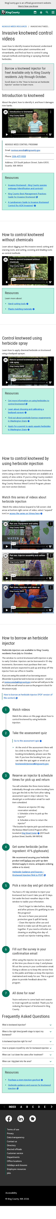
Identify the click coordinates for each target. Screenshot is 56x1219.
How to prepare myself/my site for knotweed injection (27, 1048)
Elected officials (14, 1149)
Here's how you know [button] (28, 6)
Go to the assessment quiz (26, 740)
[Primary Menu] (53, 12)
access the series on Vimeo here (25, 513)
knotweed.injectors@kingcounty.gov (32, 763)
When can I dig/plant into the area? (27, 1061)
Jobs (9, 1173)
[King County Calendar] (35, 12)
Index (12, 1106)
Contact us (12, 1141)
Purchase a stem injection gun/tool (24, 1079)
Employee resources (16, 1169)
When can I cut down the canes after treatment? (27, 1054)
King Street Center (29, 833)
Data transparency (15, 1137)
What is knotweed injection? (27, 1025)
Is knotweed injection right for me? (27, 1041)
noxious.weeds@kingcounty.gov (25, 150)
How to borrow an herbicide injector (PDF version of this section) (28, 696)
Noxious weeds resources (14, 26)
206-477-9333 (19, 156)
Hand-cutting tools (17, 303)
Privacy (10, 1133)
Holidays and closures (17, 1165)
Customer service (15, 1153)
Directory (11, 1145)
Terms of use (13, 1129)
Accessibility (11, 1193)
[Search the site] (47, 12)
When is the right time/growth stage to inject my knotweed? (27, 1033)
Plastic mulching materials (20, 309)
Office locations (14, 1161)
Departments (13, 1157)
